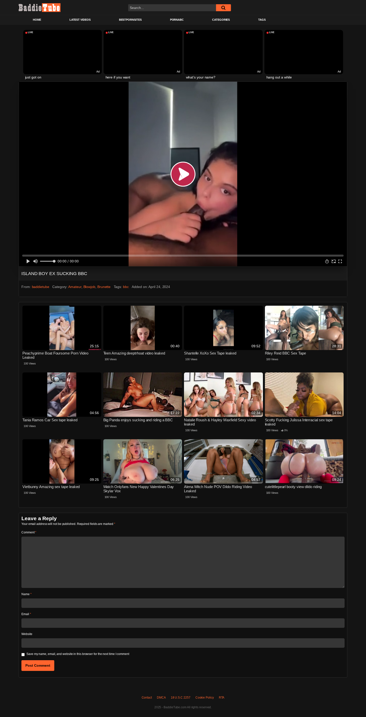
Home (37, 19)
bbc (126, 287)
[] (223, 7)
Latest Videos (80, 19)
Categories (221, 19)
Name (26, 594)
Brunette (104, 287)
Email (26, 614)
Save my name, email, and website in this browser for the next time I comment (77, 654)
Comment (28, 532)
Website (26, 634)
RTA (222, 697)
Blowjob (89, 287)
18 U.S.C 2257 (180, 697)
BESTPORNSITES (130, 19)
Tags (262, 19)
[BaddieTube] (40, 7)
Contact (147, 697)
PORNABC (177, 19)
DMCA (161, 697)
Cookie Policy (204, 697)
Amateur (74, 287)
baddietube (40, 287)
